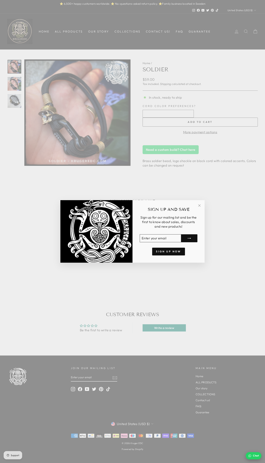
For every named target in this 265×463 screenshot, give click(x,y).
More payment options (200, 132)
